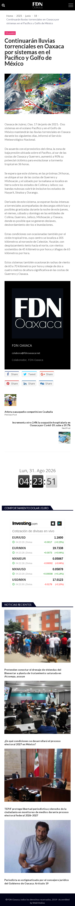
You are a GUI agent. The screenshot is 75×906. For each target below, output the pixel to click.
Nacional (9, 736)
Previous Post (11, 415)
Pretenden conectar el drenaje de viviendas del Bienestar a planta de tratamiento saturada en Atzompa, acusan (32, 673)
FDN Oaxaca (22, 345)
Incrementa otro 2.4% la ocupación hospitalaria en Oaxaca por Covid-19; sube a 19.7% (41, 424)
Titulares (10, 33)
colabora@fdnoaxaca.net (26, 353)
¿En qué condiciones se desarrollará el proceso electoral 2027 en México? (32, 742)
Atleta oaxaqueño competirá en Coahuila (29, 411)
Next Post (66, 428)
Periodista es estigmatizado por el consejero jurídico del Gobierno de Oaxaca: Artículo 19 (36, 881)
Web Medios (39, 902)
